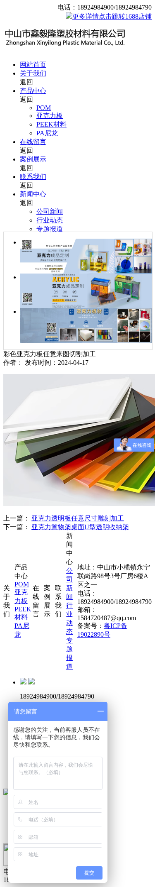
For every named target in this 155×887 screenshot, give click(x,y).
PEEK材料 (51, 124)
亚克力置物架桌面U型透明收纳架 (80, 526)
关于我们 (33, 73)
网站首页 (33, 64)
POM (43, 107)
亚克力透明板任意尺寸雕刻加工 (77, 518)
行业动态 (49, 220)
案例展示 (33, 159)
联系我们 (33, 176)
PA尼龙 (47, 133)
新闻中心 (33, 194)
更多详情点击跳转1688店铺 (112, 16)
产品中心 (33, 90)
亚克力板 (49, 115)
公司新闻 (49, 211)
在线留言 (33, 141)
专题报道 (49, 228)
